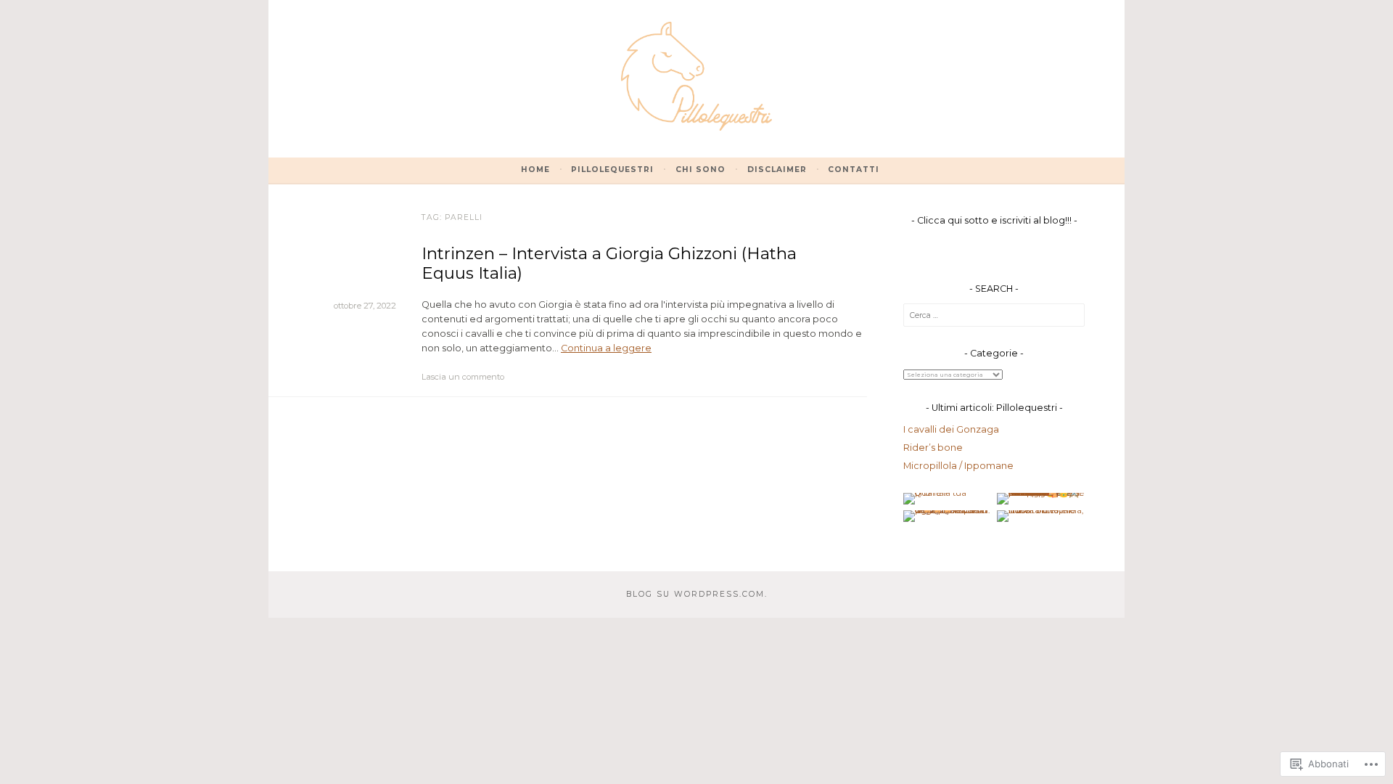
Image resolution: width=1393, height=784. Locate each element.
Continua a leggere (606, 348)
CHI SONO (700, 169)
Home (535, 169)
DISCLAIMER (777, 169)
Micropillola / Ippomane (958, 465)
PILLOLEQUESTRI (612, 169)
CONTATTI (853, 169)
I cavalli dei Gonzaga (951, 429)
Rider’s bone (933, 447)
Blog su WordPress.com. (697, 594)
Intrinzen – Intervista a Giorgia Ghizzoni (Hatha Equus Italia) (609, 263)
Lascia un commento (463, 377)
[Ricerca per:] (994, 315)
